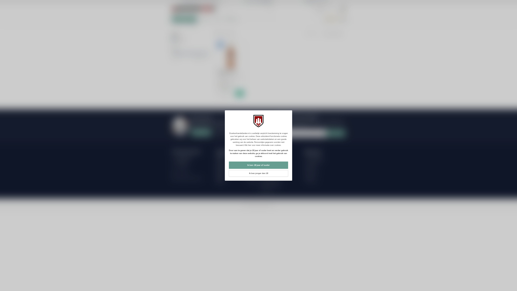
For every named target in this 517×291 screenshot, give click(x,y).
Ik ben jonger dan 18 (258, 173)
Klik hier (247, 145)
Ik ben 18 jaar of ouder (258, 165)
